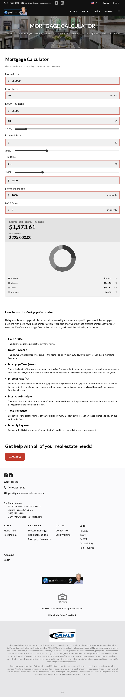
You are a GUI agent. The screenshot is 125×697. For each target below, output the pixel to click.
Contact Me (62, 530)
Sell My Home (63, 534)
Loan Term (11, 88)
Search (85, 11)
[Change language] (94, 3)
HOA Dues (11, 203)
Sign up (106, 3)
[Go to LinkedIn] (62, 3)
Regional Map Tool (38, 534)
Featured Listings (37, 530)
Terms (83, 534)
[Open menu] (118, 11)
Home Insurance (15, 188)
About (72, 11)
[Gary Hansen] (62, 579)
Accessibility (86, 543)
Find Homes (34, 525)
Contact (108, 11)
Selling (97, 11)
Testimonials (11, 534)
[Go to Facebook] (56, 3)
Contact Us (15, 456)
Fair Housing (87, 547)
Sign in (116, 3)
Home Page (10, 530)
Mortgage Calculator (39, 538)
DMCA (83, 539)
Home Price (12, 74)
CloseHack (70, 615)
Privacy (84, 530)
